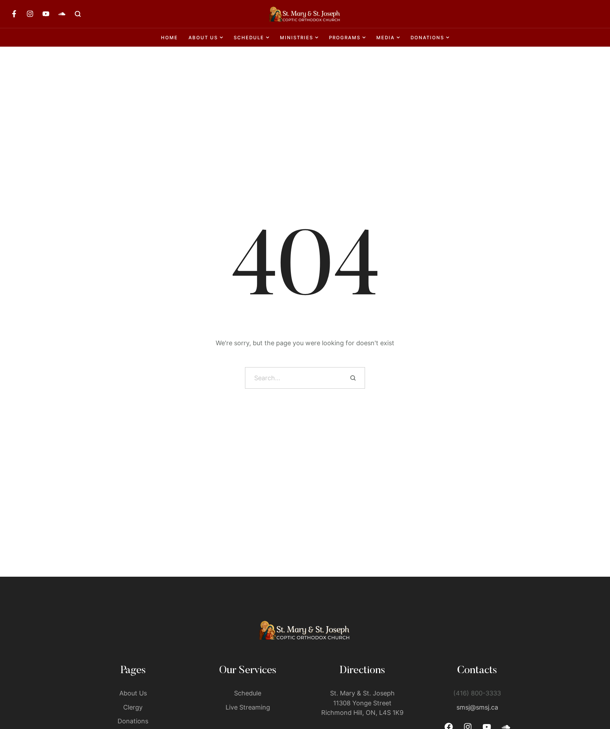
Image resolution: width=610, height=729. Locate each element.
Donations (133, 721)
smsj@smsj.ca (477, 707)
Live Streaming (248, 707)
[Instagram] (30, 13)
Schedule (247, 693)
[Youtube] (45, 13)
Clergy (133, 707)
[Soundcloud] (61, 13)
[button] (590, 699)
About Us (133, 693)
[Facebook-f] (14, 13)
